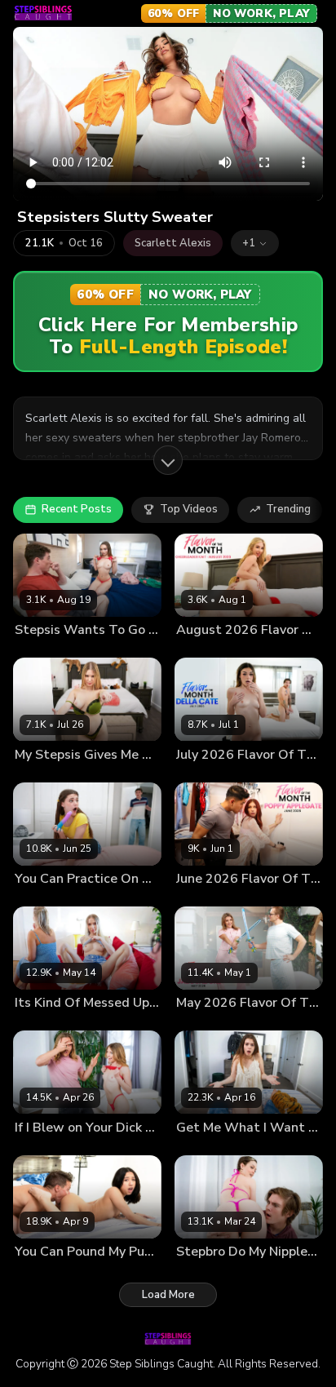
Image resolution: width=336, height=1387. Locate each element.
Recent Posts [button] (77, 509)
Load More (168, 1294)
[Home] (43, 13)
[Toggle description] (168, 460)
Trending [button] (288, 509)
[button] (255, 243)
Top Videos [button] (189, 509)
